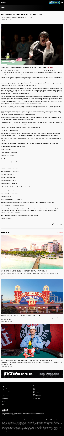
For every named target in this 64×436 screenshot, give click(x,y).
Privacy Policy (5, 395)
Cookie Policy (5, 398)
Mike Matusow (50, 67)
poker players (13, 429)
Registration (5, 388)
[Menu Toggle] (62, 2)
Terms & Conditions (6, 392)
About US (4, 401)
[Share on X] (57, 226)
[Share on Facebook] (53, 226)
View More (60, 232)
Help (3, 404)
